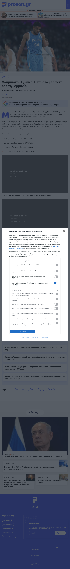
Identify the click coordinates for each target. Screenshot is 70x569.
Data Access (35, 337)
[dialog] (35, 284)
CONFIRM (23, 331)
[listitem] (35, 261)
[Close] (64, 231)
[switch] (56, 265)
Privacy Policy (44, 337)
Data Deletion (25, 337)
